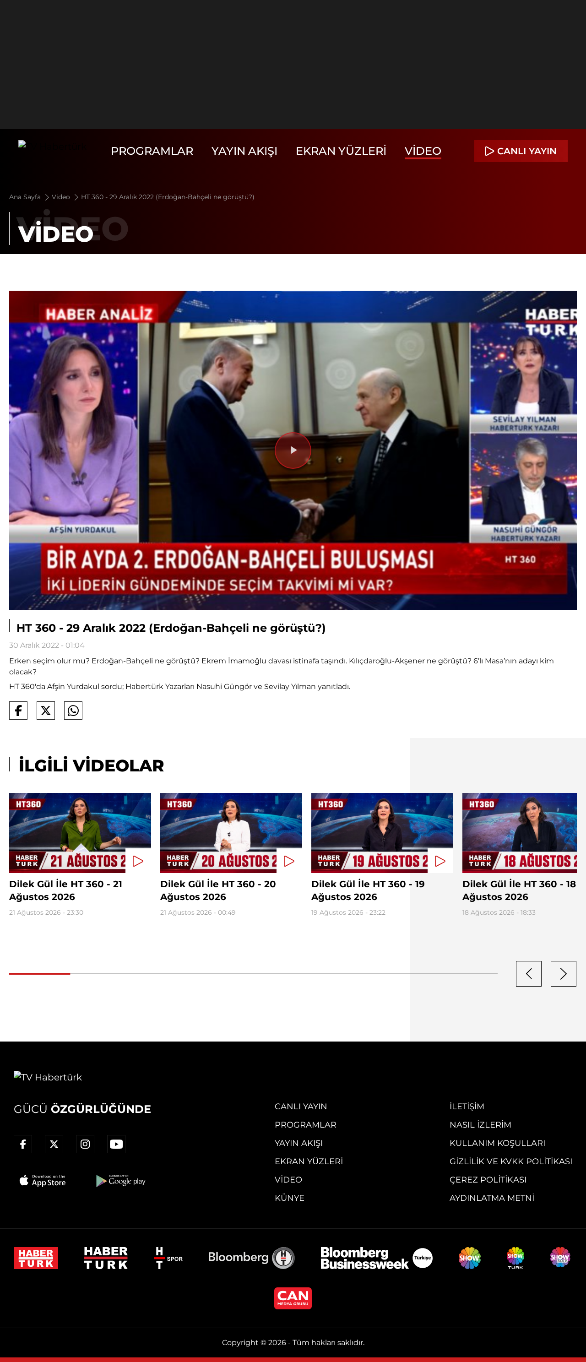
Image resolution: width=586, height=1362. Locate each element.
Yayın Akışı (244, 150)
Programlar (152, 150)
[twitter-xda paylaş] (46, 710)
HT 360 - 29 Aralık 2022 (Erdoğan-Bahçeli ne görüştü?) (168, 197)
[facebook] (23, 1144)
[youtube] (116, 1144)
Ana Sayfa (26, 197)
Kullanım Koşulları (497, 1143)
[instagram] (85, 1144)
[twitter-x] (54, 1144)
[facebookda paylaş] (18, 710)
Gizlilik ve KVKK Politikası (511, 1161)
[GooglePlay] (120, 1181)
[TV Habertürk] (52, 151)
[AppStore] (43, 1181)
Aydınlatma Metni (492, 1198)
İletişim (467, 1107)
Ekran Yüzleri (341, 150)
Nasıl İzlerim (480, 1125)
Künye (289, 1198)
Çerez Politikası (488, 1180)
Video (423, 150)
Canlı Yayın (301, 1107)
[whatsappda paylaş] (73, 710)
